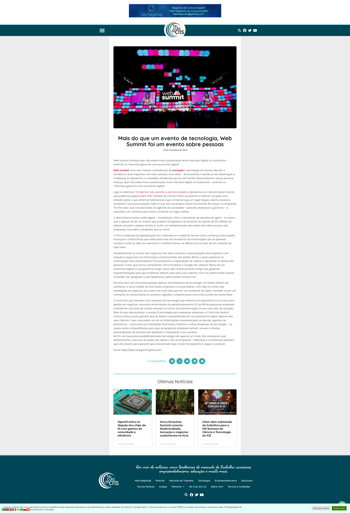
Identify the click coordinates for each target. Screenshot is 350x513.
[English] (11, 509)
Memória (177, 486)
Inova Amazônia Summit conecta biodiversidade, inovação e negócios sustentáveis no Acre (174, 428)
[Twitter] (250, 30)
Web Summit (121, 170)
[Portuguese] (21, 509)
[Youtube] (255, 30)
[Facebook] (245, 30)
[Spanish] (28, 509)
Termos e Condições (239, 486)
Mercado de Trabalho (181, 480)
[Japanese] (18, 509)
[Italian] (14, 509)
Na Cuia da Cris (197, 486)
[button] (102, 30)
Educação (247, 480)
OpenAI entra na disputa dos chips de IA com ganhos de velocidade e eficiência (132, 428)
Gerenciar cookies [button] (321, 508)
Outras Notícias (145, 486)
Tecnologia (204, 480)
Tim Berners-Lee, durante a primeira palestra (161, 192)
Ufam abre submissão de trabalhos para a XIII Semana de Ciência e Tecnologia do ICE (217, 428)
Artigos (163, 486)
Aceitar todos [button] (339, 508)
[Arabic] (4, 509)
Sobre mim (217, 486)
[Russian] (25, 509)
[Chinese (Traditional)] (7, 509)
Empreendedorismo (226, 480)
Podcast (160, 480)
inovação (178, 170)
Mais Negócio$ (143, 480)
